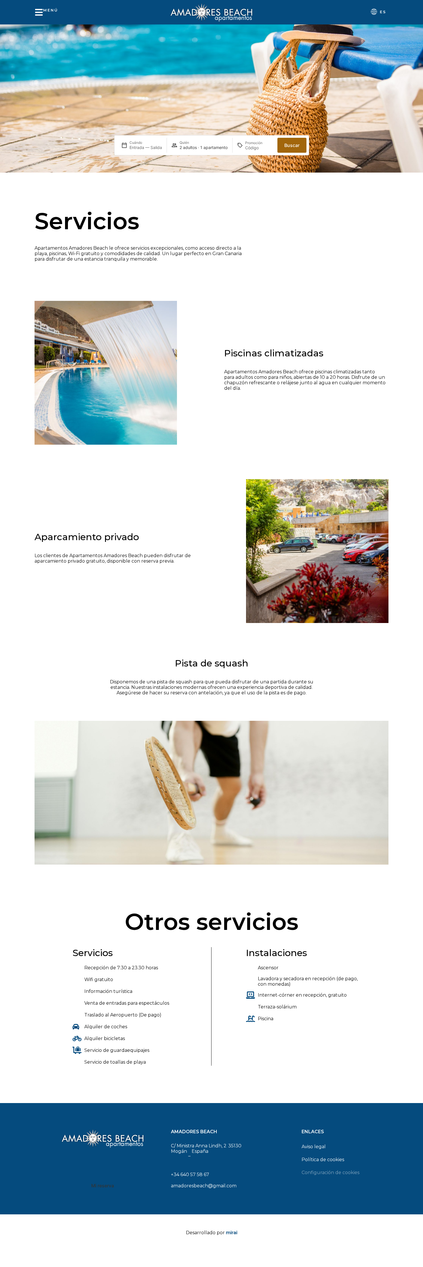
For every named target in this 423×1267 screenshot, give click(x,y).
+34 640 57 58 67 (190, 1174)
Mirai (231, 1232)
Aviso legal (314, 1146)
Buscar (292, 145)
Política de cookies (323, 1159)
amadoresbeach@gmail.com (204, 1185)
